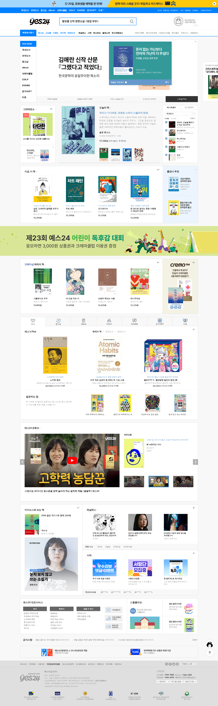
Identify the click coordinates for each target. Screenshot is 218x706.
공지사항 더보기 (195, 640)
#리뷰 (100, 547)
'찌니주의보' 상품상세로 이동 (180, 141)
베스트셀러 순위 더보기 (193, 118)
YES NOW (27, 44)
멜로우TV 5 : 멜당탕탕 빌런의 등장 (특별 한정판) (165, 380)
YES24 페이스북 (170, 664)
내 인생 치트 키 (72, 298)
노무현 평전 (55, 380)
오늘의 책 (104, 107)
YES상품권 (81, 619)
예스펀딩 (97, 33)
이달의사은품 (164, 33)
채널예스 (91, 510)
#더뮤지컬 (128, 547)
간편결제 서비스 (56, 628)
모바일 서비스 (56, 625)
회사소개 (23, 664)
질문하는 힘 (32, 396)
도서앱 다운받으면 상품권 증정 (136, 640)
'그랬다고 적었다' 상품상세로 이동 (180, 149)
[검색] (131, 21)
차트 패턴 (70, 209)
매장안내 (71, 33)
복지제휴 (109, 664)
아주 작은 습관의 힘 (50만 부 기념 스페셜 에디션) (111, 380)
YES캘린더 (113, 610)
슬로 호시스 (104, 132)
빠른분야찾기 (28, 32)
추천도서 (184, 33)
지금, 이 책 (29, 171)
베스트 (41, 33)
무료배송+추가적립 (31, 616)
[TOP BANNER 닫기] (214, 3)
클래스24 (106, 33)
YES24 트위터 (173, 664)
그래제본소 (29, 109)
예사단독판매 (151, 33)
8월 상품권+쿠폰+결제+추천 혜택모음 (94, 640)
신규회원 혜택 (29, 619)
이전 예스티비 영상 (22, 462)
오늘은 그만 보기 (117, 82)
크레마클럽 (27, 73)
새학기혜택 (139, 33)
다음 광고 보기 (197, 25)
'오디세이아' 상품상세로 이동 (180, 133)
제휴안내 (100, 664)
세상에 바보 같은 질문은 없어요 (153, 414)
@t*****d (104, 592)
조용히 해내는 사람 (106, 298)
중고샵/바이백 (29, 622)
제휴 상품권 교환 (83, 616)
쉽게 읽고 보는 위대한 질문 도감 (181, 414)
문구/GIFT (27, 91)
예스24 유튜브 (31, 428)
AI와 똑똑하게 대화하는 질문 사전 (99, 414)
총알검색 (54, 616)
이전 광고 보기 (194, 25)
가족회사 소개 (189, 664)
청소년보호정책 (68, 664)
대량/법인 (194, 33)
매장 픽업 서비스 (57, 619)
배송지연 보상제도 (113, 626)
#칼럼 (108, 547)
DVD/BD (26, 85)
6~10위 (173, 118)
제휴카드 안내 (29, 625)
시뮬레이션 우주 (41, 298)
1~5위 (167, 118)
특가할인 (175, 33)
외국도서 (26, 56)
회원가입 (166, 10)
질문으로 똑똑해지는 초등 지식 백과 (127, 414)
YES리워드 (113, 618)
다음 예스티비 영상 (195, 462)
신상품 (48, 33)
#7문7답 (117, 547)
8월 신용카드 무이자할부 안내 (52, 640)
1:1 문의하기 (163, 681)
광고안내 (91, 664)
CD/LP (25, 79)
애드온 (26, 628)
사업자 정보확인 (100, 680)
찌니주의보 (135, 298)
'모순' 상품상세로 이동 (180, 157)
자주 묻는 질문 (176, 681)
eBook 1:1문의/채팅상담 (184, 677)
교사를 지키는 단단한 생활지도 (36, 139)
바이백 (63, 33)
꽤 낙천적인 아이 (154, 444)
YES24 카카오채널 (166, 664)
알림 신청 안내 (56, 622)
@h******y (148, 592)
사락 (89, 33)
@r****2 (138, 592)
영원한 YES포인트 (31, 613)
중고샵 (25, 61)
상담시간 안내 (190, 681)
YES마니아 (81, 613)
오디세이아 (103, 209)
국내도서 (26, 50)
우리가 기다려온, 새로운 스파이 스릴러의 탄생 (123, 113)
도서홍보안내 (81, 664)
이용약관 (41, 664)
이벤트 (55, 33)
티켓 (24, 97)
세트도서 (121, 331)
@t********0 (115, 592)
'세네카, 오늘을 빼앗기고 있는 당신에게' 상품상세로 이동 (180, 125)
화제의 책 (34, 264)
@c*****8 (127, 592)
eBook (25, 67)
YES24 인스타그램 (177, 664)
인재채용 (32, 664)
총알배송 (54, 613)
